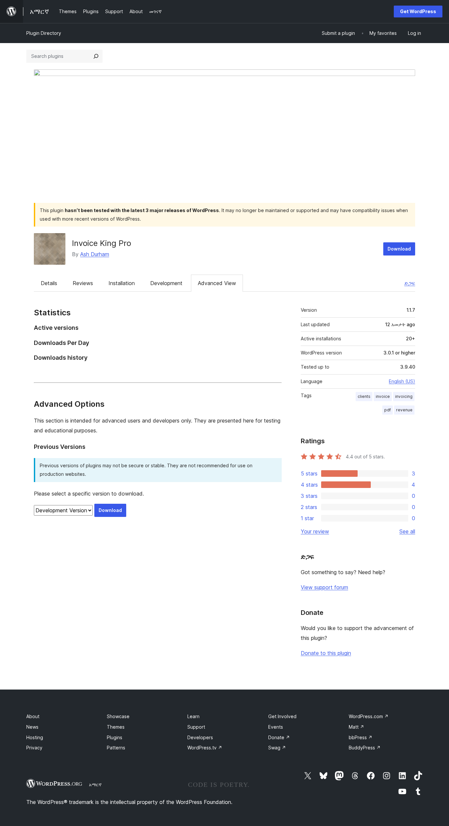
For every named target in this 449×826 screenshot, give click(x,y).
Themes (116, 727)
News (32, 727)
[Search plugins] (96, 56)
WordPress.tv (204, 747)
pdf (387, 409)
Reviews (83, 283)
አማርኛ (95, 784)
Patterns (116, 747)
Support (196, 727)
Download (399, 249)
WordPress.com (369, 716)
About (32, 716)
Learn (193, 716)
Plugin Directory (43, 33)
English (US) (402, 381)
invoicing (404, 396)
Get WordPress (418, 11)
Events (275, 727)
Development (166, 283)
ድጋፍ (409, 283)
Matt (356, 727)
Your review (315, 531)
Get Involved (282, 716)
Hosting (34, 737)
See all (407, 531)
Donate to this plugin (326, 653)
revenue (404, 409)
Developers (200, 737)
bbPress (360, 737)
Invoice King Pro (101, 243)
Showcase (118, 716)
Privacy (34, 747)
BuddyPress (365, 747)
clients (364, 396)
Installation (121, 283)
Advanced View (217, 283)
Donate (279, 737)
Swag (277, 747)
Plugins (114, 737)
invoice (383, 396)
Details (49, 283)
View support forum (324, 587)
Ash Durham (94, 254)
